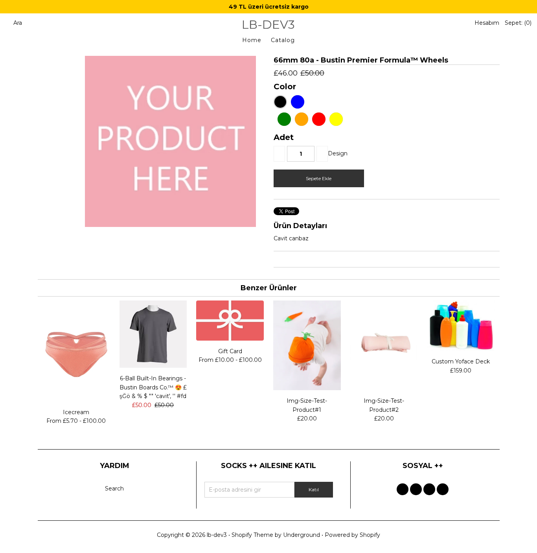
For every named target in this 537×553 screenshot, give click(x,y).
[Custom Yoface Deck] (461, 348)
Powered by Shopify (352, 534)
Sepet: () (518, 22)
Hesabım (486, 22)
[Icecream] (76, 399)
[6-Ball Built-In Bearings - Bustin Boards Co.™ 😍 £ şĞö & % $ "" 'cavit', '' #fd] (153, 365)
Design (338, 153)
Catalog (283, 40)
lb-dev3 (268, 24)
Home (251, 40)
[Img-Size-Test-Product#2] (383, 388)
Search (114, 488)
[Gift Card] (229, 338)
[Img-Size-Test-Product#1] (306, 388)
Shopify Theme (252, 534)
